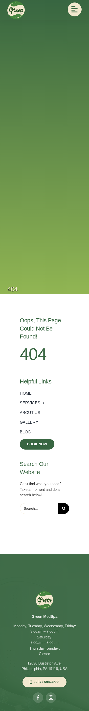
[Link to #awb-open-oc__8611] (75, 9)
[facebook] (38, 697)
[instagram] (51, 697)
